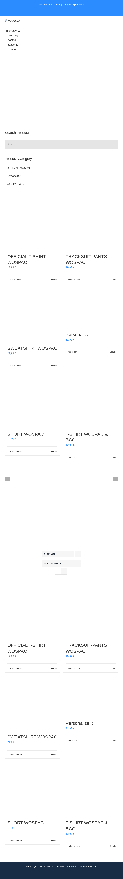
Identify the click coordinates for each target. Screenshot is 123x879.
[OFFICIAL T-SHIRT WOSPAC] (32, 223)
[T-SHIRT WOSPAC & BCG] (90, 400)
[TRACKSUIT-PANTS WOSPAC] (90, 223)
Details (54, 280)
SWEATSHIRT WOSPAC (32, 348)
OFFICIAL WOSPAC (19, 168)
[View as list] (64, 571)
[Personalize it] (90, 308)
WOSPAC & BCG (17, 184)
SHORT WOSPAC (25, 434)
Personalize (14, 176)
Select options (16, 280)
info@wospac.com (73, 4)
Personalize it (79, 334)
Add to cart (72, 352)
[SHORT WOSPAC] (32, 400)
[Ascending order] (78, 554)
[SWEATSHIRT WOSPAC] (32, 314)
